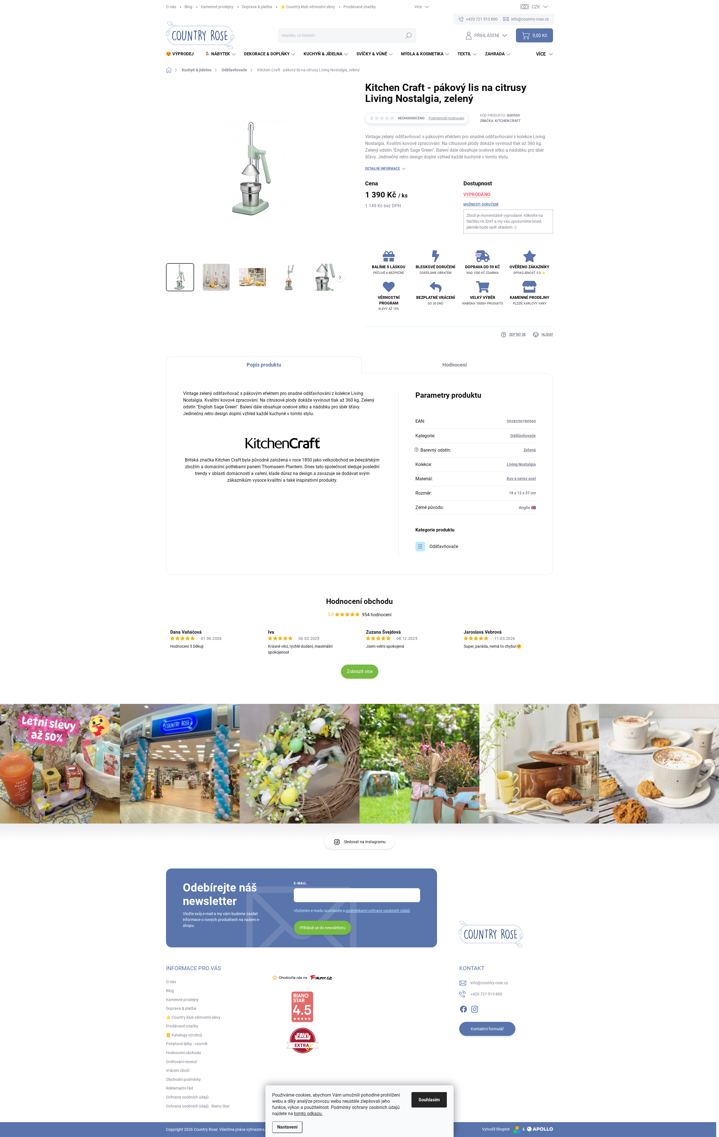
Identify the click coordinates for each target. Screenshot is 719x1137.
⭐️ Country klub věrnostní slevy (308, 6)
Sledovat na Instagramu (365, 842)
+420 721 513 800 (486, 994)
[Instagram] (474, 1008)
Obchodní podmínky (183, 1079)
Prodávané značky (359, 6)
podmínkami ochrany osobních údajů (378, 910)
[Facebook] (463, 1008)
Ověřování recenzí (181, 1061)
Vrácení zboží (177, 1070)
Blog (188, 6)
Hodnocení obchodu (359, 601)
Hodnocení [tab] (454, 365)
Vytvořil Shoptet (496, 1129)
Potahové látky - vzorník (187, 1044)
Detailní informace (382, 168)
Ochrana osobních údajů (187, 1097)
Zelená (530, 450)
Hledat (408, 35)
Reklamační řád (179, 1088)
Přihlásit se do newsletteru (322, 927)
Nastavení (287, 1127)
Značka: (500, 121)
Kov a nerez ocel (521, 478)
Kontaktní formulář (487, 1029)
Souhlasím (429, 1099)
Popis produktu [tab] (264, 365)
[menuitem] (182, 54)
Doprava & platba (257, 6)
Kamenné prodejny (217, 6)
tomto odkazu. (308, 1113)
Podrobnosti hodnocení (446, 118)
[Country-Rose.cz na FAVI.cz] (302, 1040)
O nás (171, 6)
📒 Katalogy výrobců (184, 1035)
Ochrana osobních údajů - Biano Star (198, 1106)
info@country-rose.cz (489, 983)
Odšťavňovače (523, 435)
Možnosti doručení (481, 204)
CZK (536, 7)
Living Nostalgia (521, 464)
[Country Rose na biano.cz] (302, 1007)
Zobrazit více (359, 671)
